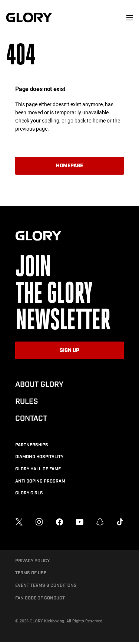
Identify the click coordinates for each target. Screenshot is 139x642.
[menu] (129, 17)
